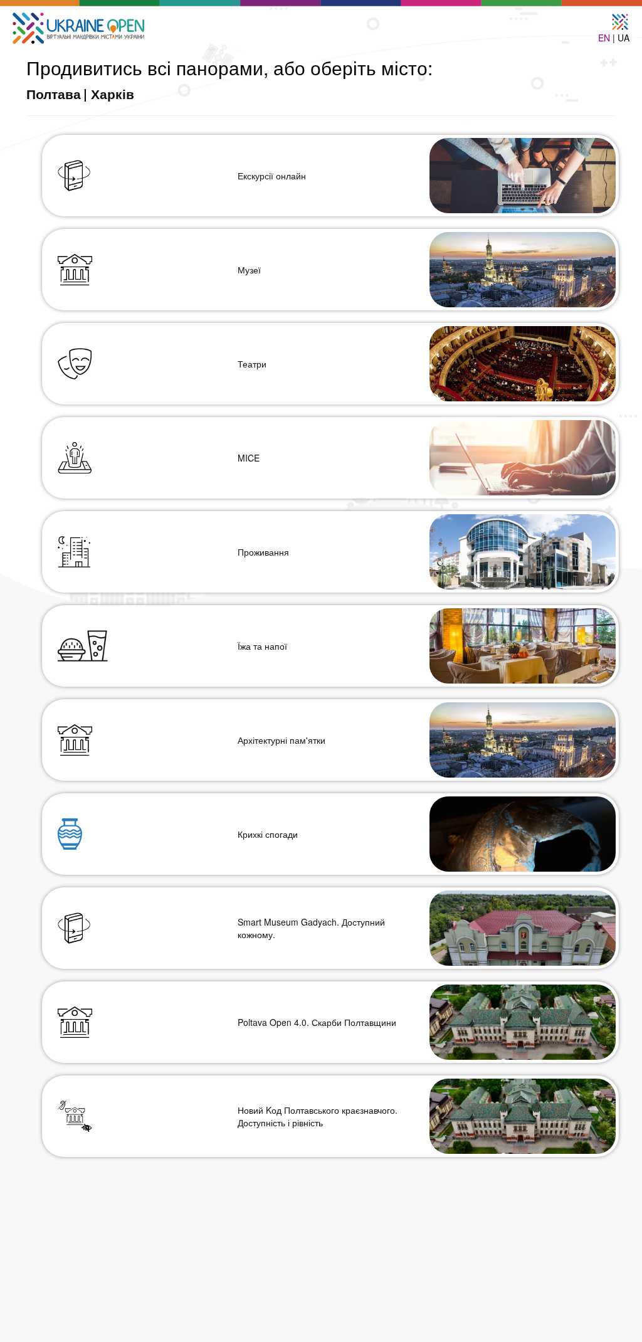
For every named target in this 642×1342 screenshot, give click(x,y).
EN (604, 37)
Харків (112, 93)
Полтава (53, 93)
